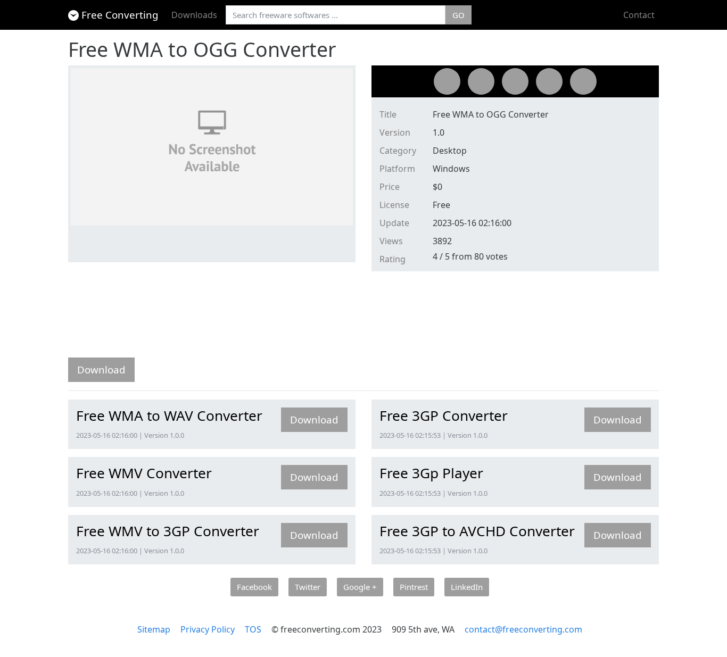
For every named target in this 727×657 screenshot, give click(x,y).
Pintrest (414, 586)
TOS (253, 629)
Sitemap (153, 629)
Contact (639, 15)
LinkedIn (467, 586)
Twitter (307, 586)
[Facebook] (447, 81)
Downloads (194, 15)
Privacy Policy (207, 629)
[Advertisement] (262, 317)
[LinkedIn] (583, 81)
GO (458, 15)
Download (101, 369)
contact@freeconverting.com (523, 629)
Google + (360, 586)
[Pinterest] (549, 81)
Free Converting (120, 14)
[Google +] (515, 81)
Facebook (254, 586)
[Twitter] (481, 81)
